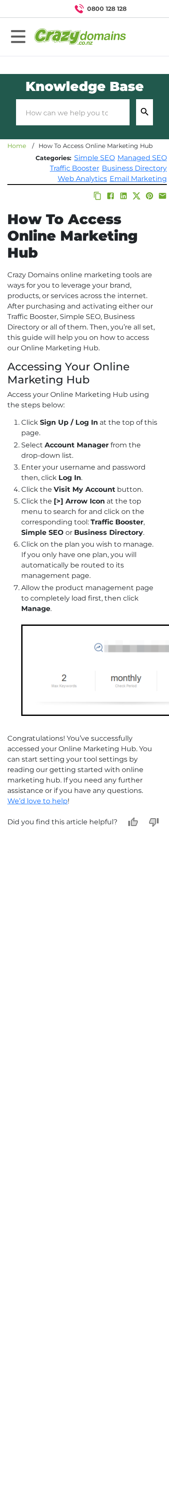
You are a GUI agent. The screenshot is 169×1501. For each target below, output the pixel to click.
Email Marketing (138, 179)
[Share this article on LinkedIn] (123, 195)
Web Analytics (82, 179)
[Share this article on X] (136, 195)
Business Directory (134, 168)
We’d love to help (37, 801)
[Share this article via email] (162, 195)
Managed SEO (142, 158)
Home (16, 146)
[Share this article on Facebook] (110, 195)
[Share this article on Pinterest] (149, 195)
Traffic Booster (74, 168)
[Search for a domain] (145, 8)
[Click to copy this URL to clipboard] (97, 195)
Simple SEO (94, 158)
